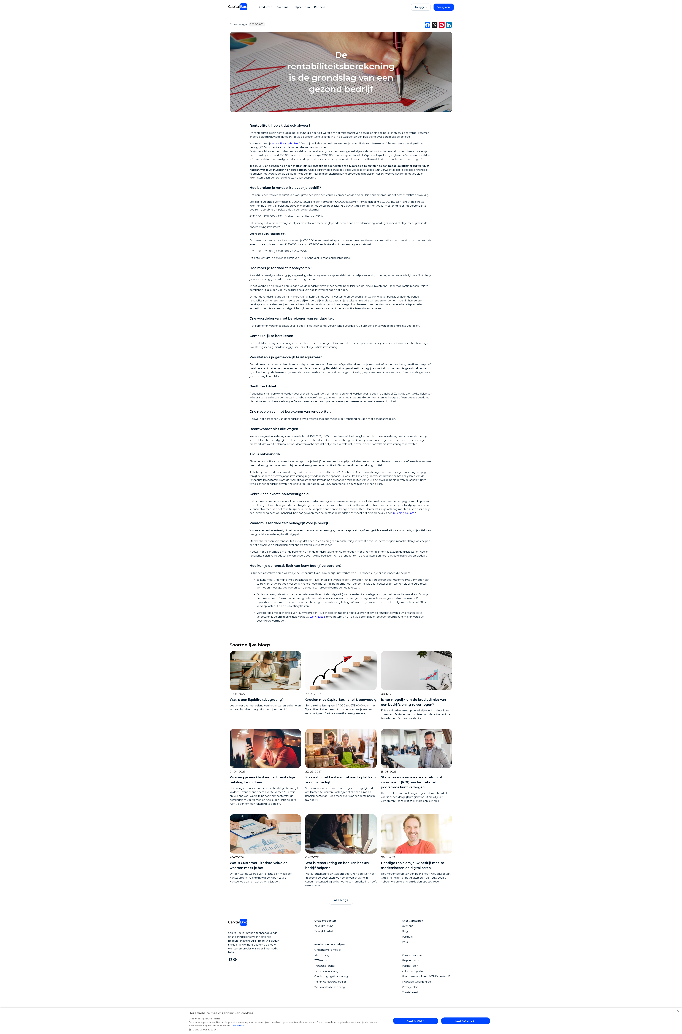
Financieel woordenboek (417, 981)
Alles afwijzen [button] (415, 1020)
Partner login (410, 965)
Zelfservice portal (412, 971)
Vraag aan (443, 7)
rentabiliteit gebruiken (285, 143)
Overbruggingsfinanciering (331, 976)
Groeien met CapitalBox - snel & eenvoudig (341, 700)
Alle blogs (341, 900)
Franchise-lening (324, 965)
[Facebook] (230, 959)
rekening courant (403, 513)
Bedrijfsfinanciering (326, 971)
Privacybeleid (410, 987)
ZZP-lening (321, 960)
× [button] (678, 1011)
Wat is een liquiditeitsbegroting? (257, 700)
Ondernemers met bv (328, 949)
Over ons (282, 7)
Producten (265, 7)
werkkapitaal (317, 616)
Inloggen (421, 7)
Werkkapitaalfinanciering (329, 987)
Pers (405, 942)
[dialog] (341, 1021)
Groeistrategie (238, 24)
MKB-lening (321, 955)
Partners (319, 7)
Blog (405, 931)
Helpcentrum (301, 7)
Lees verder (237, 1025)
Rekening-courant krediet (330, 981)
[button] (287, 1029)
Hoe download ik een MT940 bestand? (426, 976)
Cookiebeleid (410, 992)
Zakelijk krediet (323, 931)
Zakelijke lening (324, 926)
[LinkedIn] (235, 959)
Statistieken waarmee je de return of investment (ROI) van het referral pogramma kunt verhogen (411, 782)
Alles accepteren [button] (465, 1020)
